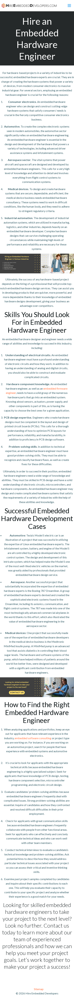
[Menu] (69, 6)
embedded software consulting (33, 738)
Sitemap (39, 989)
